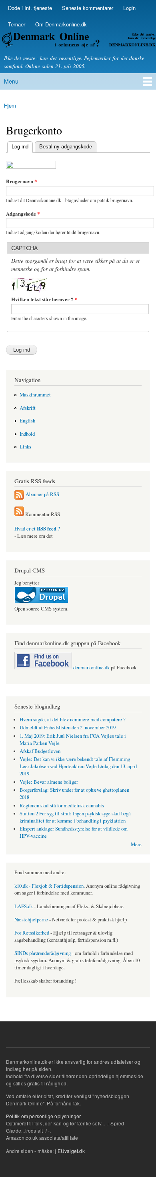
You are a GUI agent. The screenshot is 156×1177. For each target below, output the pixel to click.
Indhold (27, 433)
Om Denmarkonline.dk (61, 24)
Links (25, 446)
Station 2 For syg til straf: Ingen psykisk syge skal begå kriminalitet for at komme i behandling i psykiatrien (75, 817)
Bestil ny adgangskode (65, 146)
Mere (136, 844)
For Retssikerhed (31, 932)
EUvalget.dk (71, 1150)
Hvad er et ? (37, 528)
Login (129, 8)
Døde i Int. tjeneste (30, 8)
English (27, 420)
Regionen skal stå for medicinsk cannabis (62, 805)
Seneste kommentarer (87, 8)
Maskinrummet (35, 394)
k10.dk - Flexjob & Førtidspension (49, 886)
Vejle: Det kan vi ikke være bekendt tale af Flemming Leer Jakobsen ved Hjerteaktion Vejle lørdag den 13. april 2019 (78, 766)
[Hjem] (78, 41)
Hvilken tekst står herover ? (44, 299)
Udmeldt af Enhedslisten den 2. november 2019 (68, 727)
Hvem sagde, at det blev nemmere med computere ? (73, 719)
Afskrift (28, 407)
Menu (11, 81)
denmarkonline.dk (91, 667)
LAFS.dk (23, 906)
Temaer (16, 24)
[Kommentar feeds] (19, 514)
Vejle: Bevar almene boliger (49, 782)
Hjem (10, 105)
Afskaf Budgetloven (40, 751)
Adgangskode (23, 213)
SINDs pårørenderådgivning (42, 953)
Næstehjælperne (31, 919)
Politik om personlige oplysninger (43, 1116)
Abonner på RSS (42, 493)
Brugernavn (21, 181)
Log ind (17, 146)
